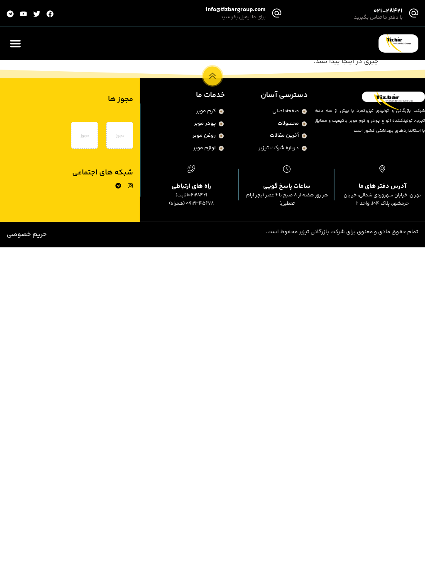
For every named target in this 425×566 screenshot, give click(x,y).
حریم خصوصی (26, 235)
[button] (15, 43)
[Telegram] (118, 186)
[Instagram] (130, 186)
